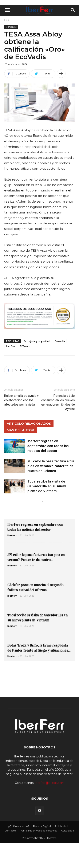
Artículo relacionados (29, 423)
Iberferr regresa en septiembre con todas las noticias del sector (48, 446)
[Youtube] (39, 811)
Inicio (7, 20)
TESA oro (25, 346)
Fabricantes (10, 26)
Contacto (10, 830)
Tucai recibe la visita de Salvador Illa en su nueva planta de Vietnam (47, 486)
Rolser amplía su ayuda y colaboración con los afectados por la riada (21, 400)
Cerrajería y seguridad (37, 341)
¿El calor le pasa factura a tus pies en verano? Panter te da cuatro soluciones (51, 466)
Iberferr (10, 346)
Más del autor (20, 430)
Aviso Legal (68, 830)
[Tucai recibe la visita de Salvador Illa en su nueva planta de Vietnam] (14, 486)
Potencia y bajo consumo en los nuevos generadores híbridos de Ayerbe (58, 402)
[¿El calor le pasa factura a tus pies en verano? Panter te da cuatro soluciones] (14, 466)
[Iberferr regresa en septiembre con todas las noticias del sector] (14, 446)
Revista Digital (42, 826)
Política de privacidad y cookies (38, 830)
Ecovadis (60, 341)
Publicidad (61, 826)
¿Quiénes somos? (18, 826)
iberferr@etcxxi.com (49, 783)
